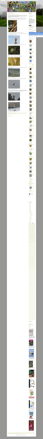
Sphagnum (33, 315)
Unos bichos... (33, 40)
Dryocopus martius (32, 251)
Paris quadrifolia (30, 306)
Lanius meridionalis (31, 224)
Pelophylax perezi (32, 260)
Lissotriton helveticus (31, 298)
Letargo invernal (33, 166)
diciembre (30, 212)
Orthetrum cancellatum (33, 305)
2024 (29, 203)
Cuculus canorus (30, 231)
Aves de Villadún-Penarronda (31, 134)
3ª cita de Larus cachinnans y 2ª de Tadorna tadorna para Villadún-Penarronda (33, 136)
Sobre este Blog (30, 190)
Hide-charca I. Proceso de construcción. (33, 101)
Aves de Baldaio (30, 161)
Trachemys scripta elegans (32, 318)
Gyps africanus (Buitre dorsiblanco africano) (33, 60)
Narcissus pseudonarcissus (32, 257)
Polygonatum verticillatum (30, 310)
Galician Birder (30, 59)
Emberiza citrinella (31, 235)
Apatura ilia (30, 233)
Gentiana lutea (33, 289)
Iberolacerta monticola (32, 254)
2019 (29, 205)
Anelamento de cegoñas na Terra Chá (33, 158)
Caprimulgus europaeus (30, 247)
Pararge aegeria (30, 259)
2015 (29, 208)
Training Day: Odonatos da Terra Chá (33, 153)
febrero (30, 220)
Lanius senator (30, 295)
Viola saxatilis (33, 319)
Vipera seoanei (33, 242)
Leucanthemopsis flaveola (31, 296)
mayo (30, 218)
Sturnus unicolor (32, 316)
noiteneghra (30, 79)
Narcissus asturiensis (30, 303)
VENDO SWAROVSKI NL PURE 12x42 (33, 52)
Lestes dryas (33, 255)
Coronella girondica (32, 234)
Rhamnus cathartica (30, 313)
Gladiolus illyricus (33, 290)
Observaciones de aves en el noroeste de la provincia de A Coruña (31, 184)
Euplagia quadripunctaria (30, 288)
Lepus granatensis (30, 255)
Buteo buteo (33, 246)
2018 (29, 206)
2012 (29, 210)
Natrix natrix (33, 238)
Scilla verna (33, 314)
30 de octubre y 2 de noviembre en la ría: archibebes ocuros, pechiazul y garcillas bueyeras (33, 77)
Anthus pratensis (33, 245)
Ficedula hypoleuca (32, 253)
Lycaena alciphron (30, 299)
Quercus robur (33, 312)
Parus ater (33, 239)
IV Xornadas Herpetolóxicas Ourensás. (33, 109)
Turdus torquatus (30, 319)
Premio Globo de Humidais (31, 133)
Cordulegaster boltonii (30, 249)
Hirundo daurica (31, 236)
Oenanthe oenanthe (33, 225)
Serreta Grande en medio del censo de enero (33, 187)
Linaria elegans (31, 297)
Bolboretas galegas (31, 179)
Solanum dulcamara (30, 315)
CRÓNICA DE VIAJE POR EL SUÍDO (33, 56)
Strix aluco (29, 316)
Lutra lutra (32, 237)
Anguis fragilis (30, 245)
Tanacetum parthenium (31, 317)
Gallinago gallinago (30, 289)
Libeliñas (30, 71)
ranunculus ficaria (30, 320)
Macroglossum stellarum (30, 300)
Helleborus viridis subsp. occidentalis (31, 291)
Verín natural (30, 63)
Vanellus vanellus (33, 229)
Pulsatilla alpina (30, 312)
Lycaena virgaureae (33, 299)
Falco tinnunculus (33, 231)
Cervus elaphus (30, 248)
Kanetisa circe (30, 294)
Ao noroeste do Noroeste (31, 67)
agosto (30, 216)
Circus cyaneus (32, 227)
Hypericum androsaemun (30, 292)
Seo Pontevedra (30, 55)
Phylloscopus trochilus (30, 308)
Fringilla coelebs (34, 288)
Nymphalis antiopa (32, 304)
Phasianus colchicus (30, 307)
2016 (29, 207)
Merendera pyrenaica (32, 302)
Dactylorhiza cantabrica (32, 250)
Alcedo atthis (32, 244)
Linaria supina (34, 297)
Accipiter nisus (30, 226)
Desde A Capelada (31, 138)
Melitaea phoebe (30, 301)
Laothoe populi (33, 295)
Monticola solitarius (33, 256)
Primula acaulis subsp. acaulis (32, 311)
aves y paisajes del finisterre (31, 51)
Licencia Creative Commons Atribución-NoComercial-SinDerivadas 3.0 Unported (32, 27)
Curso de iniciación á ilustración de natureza (33, 149)
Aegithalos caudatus (33, 243)
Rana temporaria (32, 240)
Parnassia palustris (33, 306)
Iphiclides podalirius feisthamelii (32, 293)
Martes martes (30, 238)
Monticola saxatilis (30, 256)
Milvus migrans (31, 232)
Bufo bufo (30, 246)
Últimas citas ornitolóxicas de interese (13, 14)
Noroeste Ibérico (30, 142)
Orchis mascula (32, 228)
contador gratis (30, 327)
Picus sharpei (33, 308)
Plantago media (32, 309)
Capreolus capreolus (33, 233)
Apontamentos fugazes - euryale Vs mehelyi (33, 92)
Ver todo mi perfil (30, 14)
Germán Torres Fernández (31, 26)
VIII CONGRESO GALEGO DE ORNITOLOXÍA (33, 174)
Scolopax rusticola (33, 241)
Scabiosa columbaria (30, 314)
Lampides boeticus (33, 294)
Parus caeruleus (33, 259)
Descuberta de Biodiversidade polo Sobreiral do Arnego (33, 97)
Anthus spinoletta (31, 230)
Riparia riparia (33, 313)
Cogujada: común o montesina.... (31, 156)
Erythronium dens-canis (31, 252)
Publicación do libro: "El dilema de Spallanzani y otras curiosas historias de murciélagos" (33, 125)
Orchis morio (32, 258)
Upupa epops (30, 242)
